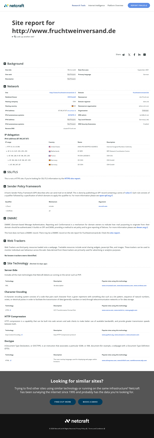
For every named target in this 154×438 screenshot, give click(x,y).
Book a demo (90, 402)
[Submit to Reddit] (123, 54)
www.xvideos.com (140, 286)
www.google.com (131, 310)
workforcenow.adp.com (138, 360)
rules (127, 193)
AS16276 (71, 115)
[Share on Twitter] (129, 54)
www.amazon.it (119, 335)
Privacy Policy (80, 429)
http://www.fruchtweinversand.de (62, 93)
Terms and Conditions (96, 429)
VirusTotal (71, 110)
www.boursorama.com (125, 286)
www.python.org (108, 335)
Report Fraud (138, 5)
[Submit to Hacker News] (144, 54)
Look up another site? (25, 36)
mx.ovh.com (103, 206)
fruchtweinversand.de (141, 93)
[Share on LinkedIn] (139, 54)
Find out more (63, 402)
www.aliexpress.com (109, 360)
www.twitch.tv (119, 310)
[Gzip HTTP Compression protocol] (21, 335)
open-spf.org (105, 195)
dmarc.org (141, 227)
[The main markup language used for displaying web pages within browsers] (10, 360)
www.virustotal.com (109, 286)
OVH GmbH (72, 97)
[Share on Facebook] (134, 54)
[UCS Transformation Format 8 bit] (10, 310)
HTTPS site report (72, 178)
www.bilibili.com (123, 360)
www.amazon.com (132, 335)
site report (115, 233)
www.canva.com (107, 310)
